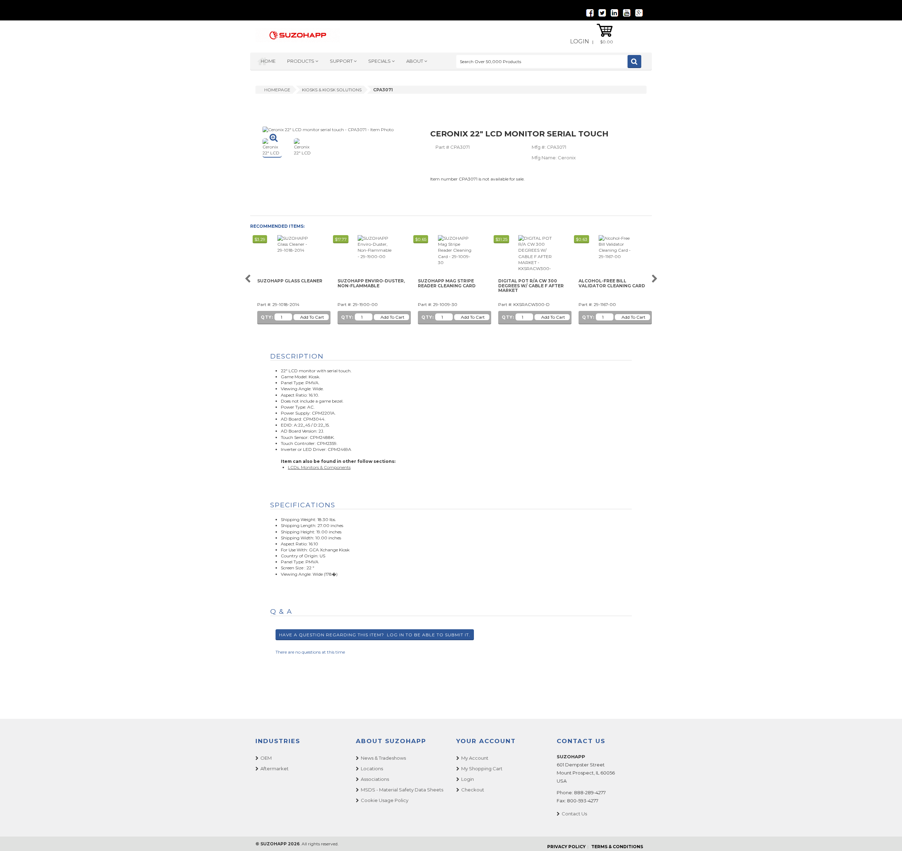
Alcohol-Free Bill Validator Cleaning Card (612, 283)
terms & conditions (617, 846)
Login (579, 41)
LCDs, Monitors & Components (319, 467)
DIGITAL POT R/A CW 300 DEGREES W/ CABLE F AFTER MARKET (531, 285)
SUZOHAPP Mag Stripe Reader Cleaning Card (447, 283)
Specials (380, 61)
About (415, 61)
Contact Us (574, 813)
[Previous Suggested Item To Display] (247, 279)
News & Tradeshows (383, 758)
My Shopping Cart (481, 768)
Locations (372, 768)
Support (342, 61)
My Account (474, 758)
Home (268, 61)
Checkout (472, 789)
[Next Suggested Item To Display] (654, 279)
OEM (266, 758)
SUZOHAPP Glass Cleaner (289, 280)
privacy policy (566, 846)
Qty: (267, 317)
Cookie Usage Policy (384, 800)
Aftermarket (274, 768)
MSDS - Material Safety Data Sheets (402, 789)
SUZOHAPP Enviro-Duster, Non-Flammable (371, 283)
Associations (375, 779)
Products (301, 61)
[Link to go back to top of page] (888, 837)
